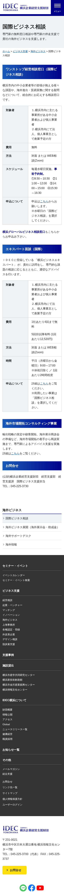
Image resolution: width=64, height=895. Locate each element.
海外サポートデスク (18, 535)
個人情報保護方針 (12, 799)
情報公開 (7, 714)
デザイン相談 (9, 639)
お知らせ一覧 (11, 749)
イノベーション (11, 614)
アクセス (7, 719)
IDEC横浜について (14, 700)
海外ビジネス (38, 51)
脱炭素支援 (8, 644)
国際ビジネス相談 (17, 518)
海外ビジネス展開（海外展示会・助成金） (33, 527)
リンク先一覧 (9, 787)
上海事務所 (8, 624)
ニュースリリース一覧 (14, 729)
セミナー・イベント (15, 565)
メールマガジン (11, 769)
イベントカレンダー (13, 575)
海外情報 (11, 544)
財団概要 (7, 709)
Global (6, 724)
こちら (44, 201)
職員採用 (7, 739)
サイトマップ (9, 793)
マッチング (8, 610)
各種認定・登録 (11, 629)
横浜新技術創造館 (12, 679)
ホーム (6, 51)
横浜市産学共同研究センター (18, 675)
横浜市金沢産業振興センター (18, 684)
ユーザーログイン (12, 804)
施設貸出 (8, 665)
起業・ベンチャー (12, 605)
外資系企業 (8, 634)
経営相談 (7, 600)
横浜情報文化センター (14, 689)
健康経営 (7, 734)
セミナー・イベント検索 (16, 580)
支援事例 (8, 654)
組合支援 (7, 773)
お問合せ (7, 781)
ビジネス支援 (20, 51)
